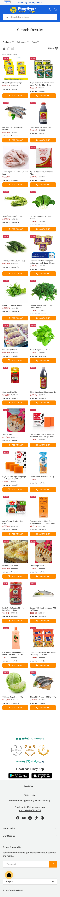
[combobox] (30, 17)
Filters (51, 48)
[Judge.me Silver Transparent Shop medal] (16, 750)
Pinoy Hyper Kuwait (16, 890)
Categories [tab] (23, 41)
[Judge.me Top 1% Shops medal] (43, 750)
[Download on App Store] (41, 775)
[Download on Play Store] (18, 775)
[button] (55, 10)
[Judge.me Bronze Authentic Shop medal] (30, 750)
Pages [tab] (35, 41)
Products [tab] (9, 41)
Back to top (28, 786)
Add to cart (17, 96)
